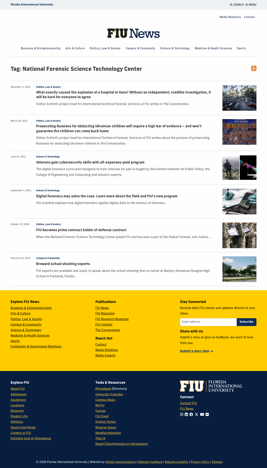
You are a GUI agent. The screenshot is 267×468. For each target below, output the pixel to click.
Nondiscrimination (108, 433)
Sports (241, 48)
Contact (249, 17)
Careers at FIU (21, 433)
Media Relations (230, 17)
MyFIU (99, 405)
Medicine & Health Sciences (213, 48)
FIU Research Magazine (112, 319)
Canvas (100, 411)
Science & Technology (175, 48)
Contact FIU (188, 403)
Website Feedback (150, 462)
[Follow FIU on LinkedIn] (187, 415)
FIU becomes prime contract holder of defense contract (81, 230)
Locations (17, 405)
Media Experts (105, 355)
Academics (18, 400)
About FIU (18, 389)
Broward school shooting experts (63, 264)
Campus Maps (105, 400)
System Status (105, 422)
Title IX (100, 438)
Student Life (19, 416)
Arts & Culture (75, 48)
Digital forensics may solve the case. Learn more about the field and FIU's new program (106, 196)
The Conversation (107, 330)
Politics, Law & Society (105, 48)
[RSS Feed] (253, 69)
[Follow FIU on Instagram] (182, 415)
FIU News (102, 308)
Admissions (19, 394)
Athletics (17, 422)
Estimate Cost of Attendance (31, 438)
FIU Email (102, 416)
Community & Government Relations (36, 346)
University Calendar (109, 394)
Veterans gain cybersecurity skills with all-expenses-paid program (90, 162)
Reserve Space (105, 427)
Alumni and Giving (23, 427)
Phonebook (103, 389)
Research (17, 411)
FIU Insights (103, 324)
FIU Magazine (105, 313)
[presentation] (239, 98)
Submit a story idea (194, 351)
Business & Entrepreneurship (41, 48)
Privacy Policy (200, 462)
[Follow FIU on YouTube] (203, 415)
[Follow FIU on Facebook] (192, 415)
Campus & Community (140, 48)
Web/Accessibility (176, 462)
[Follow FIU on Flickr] (208, 415)
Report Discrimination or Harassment (121, 444)
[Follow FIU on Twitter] (197, 415)
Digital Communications (120, 462)
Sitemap (217, 462)
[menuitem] (230, 17)
